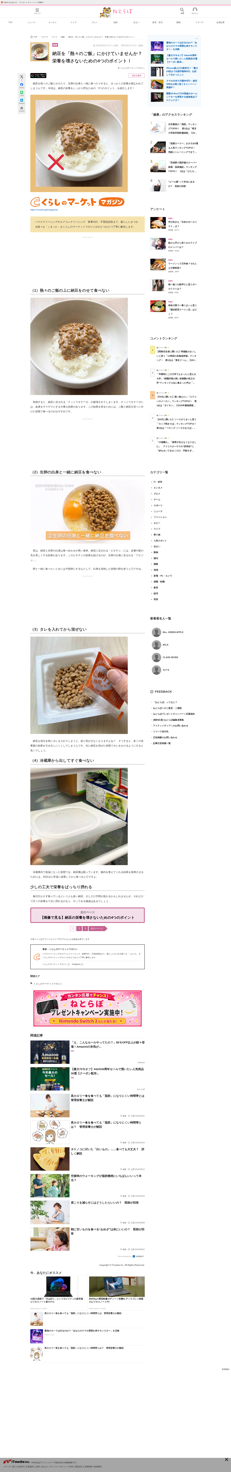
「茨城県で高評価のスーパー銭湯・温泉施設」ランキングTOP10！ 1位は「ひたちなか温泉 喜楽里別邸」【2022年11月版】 (183, 171)
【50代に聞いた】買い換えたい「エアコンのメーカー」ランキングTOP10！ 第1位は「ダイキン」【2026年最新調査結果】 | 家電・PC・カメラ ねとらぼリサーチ (177, 405)
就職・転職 (159, 581)
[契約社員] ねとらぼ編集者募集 (167, 720)
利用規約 (225, 1369)
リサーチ (199, 22)
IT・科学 (158, 482)
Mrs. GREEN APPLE (173, 632)
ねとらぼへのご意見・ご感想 (166, 708)
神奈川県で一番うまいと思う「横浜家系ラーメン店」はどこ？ (182, 309)
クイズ (73, 22)
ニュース (31, 22)
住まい (136, 22)
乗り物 (157, 534)
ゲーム (157, 499)
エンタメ (52, 22)
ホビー (157, 523)
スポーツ (158, 505)
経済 (156, 593)
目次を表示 (136, 75)
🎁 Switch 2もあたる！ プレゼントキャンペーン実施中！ (23, 2)
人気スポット (160, 540)
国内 (156, 558)
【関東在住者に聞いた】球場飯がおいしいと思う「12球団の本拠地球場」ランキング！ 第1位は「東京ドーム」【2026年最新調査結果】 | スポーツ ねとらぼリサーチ (176, 360)
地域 (115, 22)
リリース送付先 (159, 731)
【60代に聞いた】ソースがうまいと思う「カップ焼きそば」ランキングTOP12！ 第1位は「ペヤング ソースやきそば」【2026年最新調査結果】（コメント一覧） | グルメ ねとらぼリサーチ (178, 428)
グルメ (94, 22)
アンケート (157, 209)
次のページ (97, 928)
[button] (226, 1459)
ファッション (160, 517)
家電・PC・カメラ (163, 576)
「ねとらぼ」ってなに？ (163, 702)
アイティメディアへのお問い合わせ (169, 725)
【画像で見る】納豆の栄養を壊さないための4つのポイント (87, 917)
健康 (55, 45)
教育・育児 (157, 22)
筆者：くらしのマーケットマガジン (60, 949)
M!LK (165, 644)
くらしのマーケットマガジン (132, 68)
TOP (10, 22)
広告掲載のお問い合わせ (163, 737)
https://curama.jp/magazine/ (44, 209)
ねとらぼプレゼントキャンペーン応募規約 (172, 714)
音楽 (156, 599)
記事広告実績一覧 (160, 743)
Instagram (76, 964)
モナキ (166, 670)
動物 (178, 22)
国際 (156, 564)
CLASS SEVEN (170, 657)
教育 (156, 587)
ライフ (157, 529)
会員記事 (220, 22)
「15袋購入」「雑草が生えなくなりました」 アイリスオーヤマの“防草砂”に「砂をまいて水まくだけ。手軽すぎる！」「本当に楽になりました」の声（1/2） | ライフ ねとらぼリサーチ (176, 451)
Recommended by (125, 1256)
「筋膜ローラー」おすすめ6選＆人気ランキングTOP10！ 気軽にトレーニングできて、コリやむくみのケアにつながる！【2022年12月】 (183, 152)
